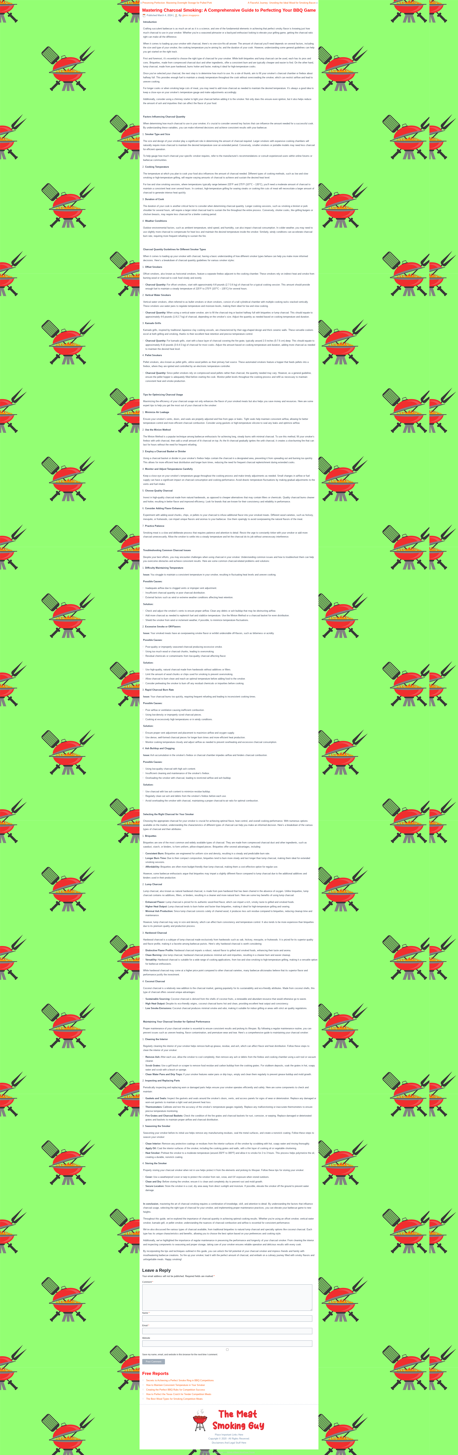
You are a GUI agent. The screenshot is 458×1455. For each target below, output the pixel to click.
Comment (147, 1282)
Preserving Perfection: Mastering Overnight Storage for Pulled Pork (177, 2)
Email (145, 1325)
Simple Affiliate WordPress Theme (241, 1452)
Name (146, 1313)
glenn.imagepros (190, 15)
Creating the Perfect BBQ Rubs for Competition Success (175, 1389)
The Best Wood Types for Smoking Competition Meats (174, 1399)
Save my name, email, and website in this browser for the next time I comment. (180, 1354)
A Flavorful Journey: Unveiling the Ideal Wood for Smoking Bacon (282, 2)
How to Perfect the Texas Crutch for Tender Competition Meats (178, 1394)
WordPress (218, 1452)
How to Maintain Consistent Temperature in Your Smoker (175, 1385)
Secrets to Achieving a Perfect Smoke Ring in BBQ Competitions (180, 1380)
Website (146, 1338)
